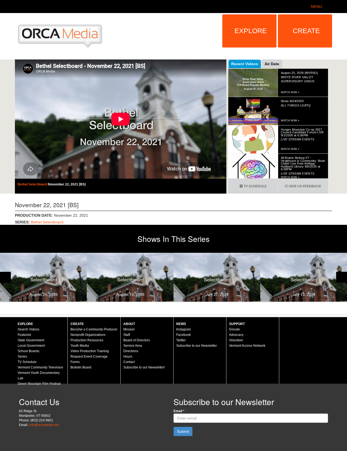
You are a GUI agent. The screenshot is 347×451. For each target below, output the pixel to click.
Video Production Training (89, 351)
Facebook (183, 335)
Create (306, 30)
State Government (31, 340)
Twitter (181, 340)
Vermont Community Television (40, 367)
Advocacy (236, 335)
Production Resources (86, 340)
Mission (129, 329)
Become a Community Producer (93, 329)
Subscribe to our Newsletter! (144, 367)
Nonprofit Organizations (87, 335)
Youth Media (79, 346)
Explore (250, 30)
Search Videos (28, 329)
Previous (5, 277)
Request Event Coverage (89, 356)
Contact (129, 362)
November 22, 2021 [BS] (67, 184)
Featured (24, 335)
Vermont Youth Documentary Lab (39, 375)
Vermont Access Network (247, 346)
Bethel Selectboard (33, 184)
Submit (183, 431)
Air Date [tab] (272, 64)
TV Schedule (255, 186)
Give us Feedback (304, 186)
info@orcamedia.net (44, 425)
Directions (130, 351)
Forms (75, 362)
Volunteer (236, 340)
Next (341, 277)
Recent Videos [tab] (244, 64)
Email (179, 411)
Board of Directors (136, 340)
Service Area (132, 346)
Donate (234, 329)
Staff (126, 335)
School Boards (28, 351)
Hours (127, 356)
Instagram (183, 329)
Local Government (31, 346)
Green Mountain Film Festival (39, 384)
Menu (316, 6)
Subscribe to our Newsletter (196, 346)
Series (22, 356)
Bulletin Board (80, 367)
